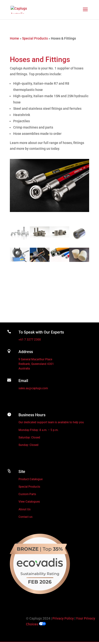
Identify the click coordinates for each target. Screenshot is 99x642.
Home (14, 38)
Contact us (25, 517)
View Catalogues (29, 501)
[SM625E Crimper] (20, 261)
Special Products (35, 38)
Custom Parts (27, 494)
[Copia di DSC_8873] (40, 261)
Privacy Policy (63, 618)
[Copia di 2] (40, 236)
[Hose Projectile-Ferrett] (79, 261)
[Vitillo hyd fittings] (20, 239)
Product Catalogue (31, 479)
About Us (25, 509)
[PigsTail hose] (59, 261)
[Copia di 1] (59, 236)
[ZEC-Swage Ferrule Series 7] (79, 239)
